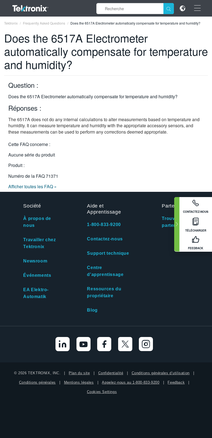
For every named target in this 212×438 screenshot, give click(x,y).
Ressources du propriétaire (104, 292)
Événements (37, 275)
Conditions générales (37, 382)
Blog (92, 310)
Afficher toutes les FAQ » (32, 186)
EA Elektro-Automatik (36, 293)
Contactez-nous (105, 239)
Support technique (108, 253)
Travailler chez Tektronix (39, 243)
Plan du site (79, 373)
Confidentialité (110, 373)
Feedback (176, 382)
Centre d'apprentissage (105, 271)
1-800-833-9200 (104, 224)
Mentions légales (79, 382)
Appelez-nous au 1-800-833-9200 (130, 382)
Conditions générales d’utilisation (161, 373)
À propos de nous (37, 222)
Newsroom (35, 261)
